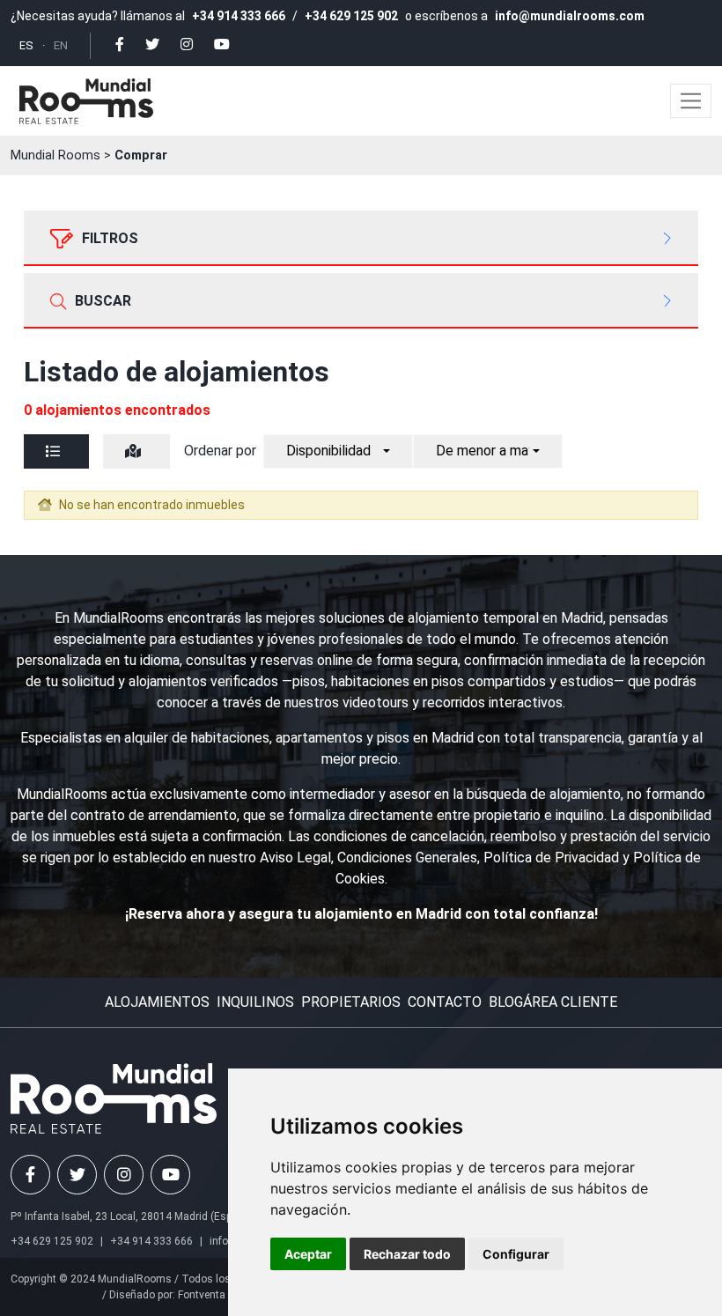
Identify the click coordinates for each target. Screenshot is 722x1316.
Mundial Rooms (55, 155)
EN (61, 45)
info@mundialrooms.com (570, 16)
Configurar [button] (516, 1253)
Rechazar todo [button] (407, 1253)
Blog (506, 1002)
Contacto (445, 1002)
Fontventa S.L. (211, 1295)
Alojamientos (157, 1002)
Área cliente (570, 1002)
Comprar (140, 155)
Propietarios (351, 1002)
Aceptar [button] (308, 1253)
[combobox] (338, 451)
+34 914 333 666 (238, 16)
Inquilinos (255, 1002)
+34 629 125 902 (351, 16)
